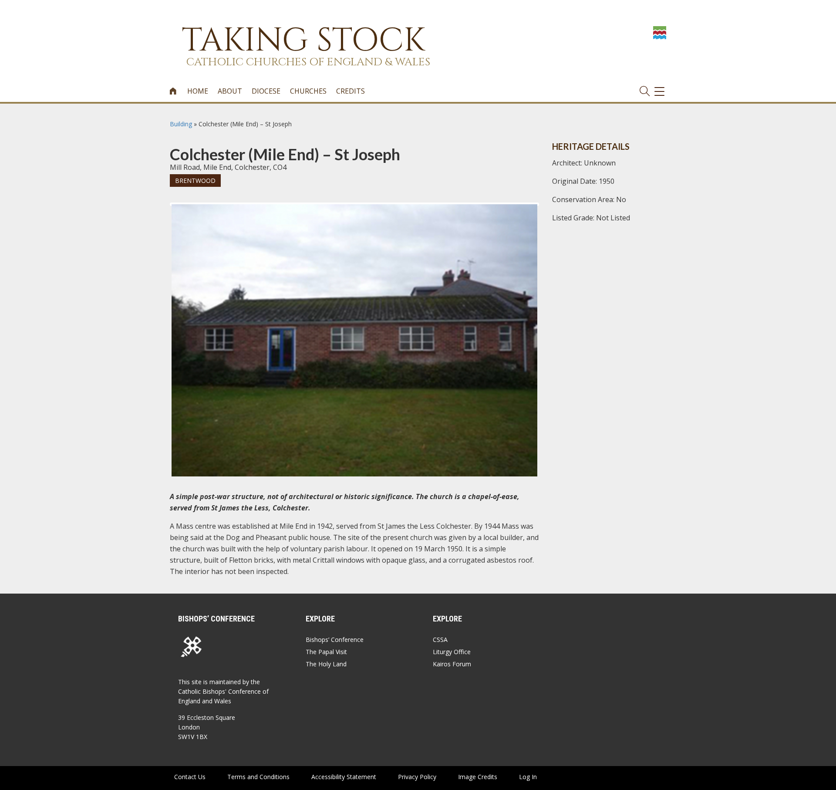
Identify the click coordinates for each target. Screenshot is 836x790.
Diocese (266, 91)
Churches (308, 91)
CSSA (440, 639)
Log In (528, 777)
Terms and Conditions (258, 777)
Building (181, 124)
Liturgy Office (452, 652)
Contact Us (190, 777)
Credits (350, 91)
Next (551, 212)
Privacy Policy (417, 777)
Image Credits (477, 777)
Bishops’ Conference (335, 639)
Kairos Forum (452, 664)
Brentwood (195, 180)
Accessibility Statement (343, 777)
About (230, 91)
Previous (158, 212)
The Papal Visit (326, 652)
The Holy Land (326, 664)
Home (197, 91)
